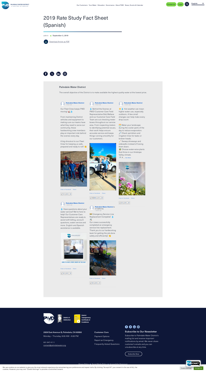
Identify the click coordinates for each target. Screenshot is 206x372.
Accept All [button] (198, 368)
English (195, 3)
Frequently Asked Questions (107, 344)
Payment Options (102, 336)
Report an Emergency (104, 340)
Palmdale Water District (75, 103)
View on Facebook (66, 189)
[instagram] (65, 74)
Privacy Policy (84, 364)
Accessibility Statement (118, 364)
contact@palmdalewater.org (54, 345)
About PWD (120, 5)
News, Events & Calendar (134, 5)
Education (101, 5)
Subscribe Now (133, 354)
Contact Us (171, 4)
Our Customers (82, 5)
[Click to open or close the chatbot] (193, 363)
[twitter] (52, 74)
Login (180, 4)
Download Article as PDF (59, 41)
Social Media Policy (99, 364)
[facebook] (45, 74)
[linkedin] (58, 74)
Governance (110, 5)
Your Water (93, 5)
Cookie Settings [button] (186, 368)
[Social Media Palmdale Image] (74, 169)
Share (74, 189)
